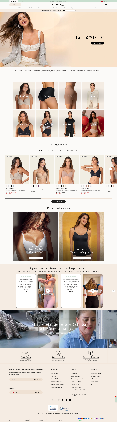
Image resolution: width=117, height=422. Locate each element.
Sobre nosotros (54, 373)
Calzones (40, 8)
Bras (40, 150)
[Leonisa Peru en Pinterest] (66, 400)
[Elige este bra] (35, 236)
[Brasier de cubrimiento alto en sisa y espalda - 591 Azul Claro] (13, 186)
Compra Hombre (95, 8)
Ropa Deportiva (75, 8)
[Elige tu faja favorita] (81, 236)
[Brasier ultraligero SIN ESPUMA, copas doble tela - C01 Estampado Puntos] (66, 186)
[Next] (110, 168)
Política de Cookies (60, 419)
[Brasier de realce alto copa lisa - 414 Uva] (38, 186)
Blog (92, 384)
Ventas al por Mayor (95, 376)
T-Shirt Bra (83, 188)
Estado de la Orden (75, 376)
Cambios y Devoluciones (76, 381)
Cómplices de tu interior (56, 387)
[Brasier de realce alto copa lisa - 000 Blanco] (36, 186)
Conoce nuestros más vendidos (58, 333)
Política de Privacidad (40, 419)
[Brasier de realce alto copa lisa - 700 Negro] (33, 186)
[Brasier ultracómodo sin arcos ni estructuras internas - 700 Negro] (81, 186)
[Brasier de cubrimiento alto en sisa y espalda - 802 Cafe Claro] (6, 186)
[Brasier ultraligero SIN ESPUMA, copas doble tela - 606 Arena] (63, 186)
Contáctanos (74, 373)
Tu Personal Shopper (95, 379)
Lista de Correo (94, 381)
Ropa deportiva (72, 150)
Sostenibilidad (54, 379)
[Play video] (48, 291)
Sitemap (50, 419)
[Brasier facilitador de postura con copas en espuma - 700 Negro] (111, 186)
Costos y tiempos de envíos (77, 379)
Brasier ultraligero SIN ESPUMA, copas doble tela (66, 190)
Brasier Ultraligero (60, 188)
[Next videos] (113, 291)
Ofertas (85, 8)
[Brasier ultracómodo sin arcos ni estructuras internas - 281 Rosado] (86, 186)
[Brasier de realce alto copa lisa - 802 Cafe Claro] (31, 186)
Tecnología (53, 376)
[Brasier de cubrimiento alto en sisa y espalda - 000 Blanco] (8, 186)
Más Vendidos (21, 8)
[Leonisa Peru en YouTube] (70, 400)
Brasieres (31, 8)
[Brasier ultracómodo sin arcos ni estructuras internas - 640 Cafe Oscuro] (88, 186)
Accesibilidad (70, 419)
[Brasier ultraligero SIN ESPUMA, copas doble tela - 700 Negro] (61, 186)
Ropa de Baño (56, 8)
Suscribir (36, 379)
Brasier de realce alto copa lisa (37, 189)
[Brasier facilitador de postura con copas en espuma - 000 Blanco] (109, 186)
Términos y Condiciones (27, 419)
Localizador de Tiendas (96, 373)
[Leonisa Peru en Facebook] (62, 400)
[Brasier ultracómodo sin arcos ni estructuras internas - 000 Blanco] (84, 186)
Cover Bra (8, 188)
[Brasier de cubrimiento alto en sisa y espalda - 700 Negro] (11, 186)
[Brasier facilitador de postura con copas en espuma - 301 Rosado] (113, 186)
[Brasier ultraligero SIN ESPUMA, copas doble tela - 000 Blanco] (59, 186)
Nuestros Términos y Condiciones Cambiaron (78, 394)
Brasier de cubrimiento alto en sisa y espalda (15, 190)
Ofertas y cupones (75, 384)
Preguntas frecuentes (76, 387)
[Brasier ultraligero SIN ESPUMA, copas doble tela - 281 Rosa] (56, 186)
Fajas (48, 8)
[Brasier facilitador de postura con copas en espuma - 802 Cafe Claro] (106, 186)
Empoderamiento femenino (57, 384)
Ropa (65, 8)
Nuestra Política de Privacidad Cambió (78, 390)
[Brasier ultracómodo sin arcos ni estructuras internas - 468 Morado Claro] (91, 186)
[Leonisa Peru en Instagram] (59, 400)
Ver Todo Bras (58, 201)
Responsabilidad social (56, 381)
